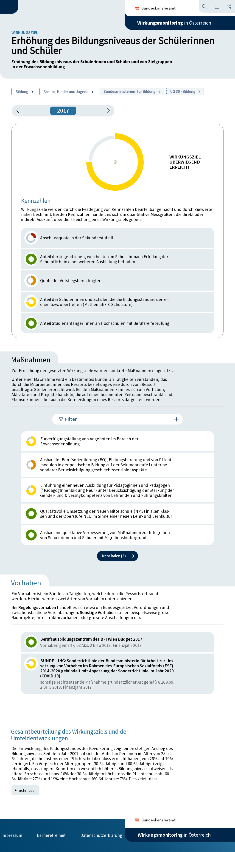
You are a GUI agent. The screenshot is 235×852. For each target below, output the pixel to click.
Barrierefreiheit (51, 835)
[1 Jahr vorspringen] (106, 110)
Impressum (11, 835)
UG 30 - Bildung (183, 91)
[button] (9, 7)
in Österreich (174, 23)
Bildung (22, 91)
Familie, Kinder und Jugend (66, 91)
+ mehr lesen (25, 790)
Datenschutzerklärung (101, 835)
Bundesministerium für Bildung (130, 91)
